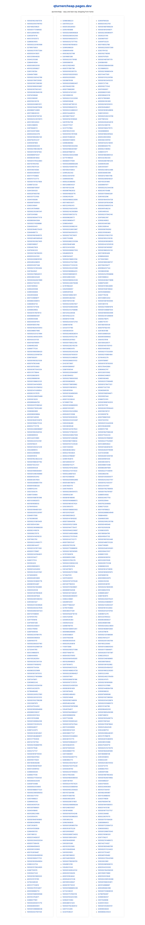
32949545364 (67, 620)
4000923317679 (33, 393)
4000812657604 (33, 480)
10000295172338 (104, 563)
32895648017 (32, 727)
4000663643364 (33, 220)
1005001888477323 (34, 790)
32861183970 (103, 596)
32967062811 (32, 357)
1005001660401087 (69, 149)
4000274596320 (104, 834)
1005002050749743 (34, 24)
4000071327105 (104, 387)
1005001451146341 (69, 593)
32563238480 (103, 814)
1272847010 (67, 575)
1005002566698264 (70, 805)
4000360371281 (68, 611)
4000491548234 (104, 208)
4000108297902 (33, 757)
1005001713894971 (105, 650)
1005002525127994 (34, 334)
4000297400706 (33, 194)
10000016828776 (68, 194)
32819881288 (67, 56)
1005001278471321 (105, 384)
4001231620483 (68, 65)
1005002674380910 (105, 739)
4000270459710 (104, 745)
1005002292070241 (105, 599)
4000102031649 (104, 876)
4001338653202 (104, 298)
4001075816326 (68, 748)
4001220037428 (104, 560)
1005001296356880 (34, 474)
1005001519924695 (105, 286)
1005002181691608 (105, 682)
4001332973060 (33, 131)
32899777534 (32, 349)
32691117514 (32, 560)
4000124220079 (33, 688)
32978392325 (32, 250)
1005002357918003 (70, 772)
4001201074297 (68, 512)
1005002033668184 (70, 787)
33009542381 (67, 495)
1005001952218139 (105, 238)
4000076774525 (68, 885)
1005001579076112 (34, 313)
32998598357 (103, 897)
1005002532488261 (70, 357)
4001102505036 (104, 527)
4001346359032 (68, 858)
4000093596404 (33, 638)
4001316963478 (68, 349)
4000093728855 (68, 140)
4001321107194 (33, 742)
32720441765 (32, 650)
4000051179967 (33, 551)
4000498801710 (68, 751)
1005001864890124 (105, 155)
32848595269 (103, 164)
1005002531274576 (105, 748)
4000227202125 (33, 283)
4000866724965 (33, 110)
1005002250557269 (105, 47)
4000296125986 (104, 742)
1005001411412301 (69, 92)
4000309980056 (68, 715)
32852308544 (103, 226)
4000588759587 (33, 188)
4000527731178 (33, 426)
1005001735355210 (34, 724)
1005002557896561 (105, 438)
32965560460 (103, 378)
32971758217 (103, 837)
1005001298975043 (105, 831)
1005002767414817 (34, 888)
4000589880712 (33, 891)
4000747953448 (33, 363)
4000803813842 (33, 158)
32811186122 (32, 834)
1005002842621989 (34, 280)
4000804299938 (33, 822)
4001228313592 (104, 372)
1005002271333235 (70, 265)
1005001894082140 (34, 137)
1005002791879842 (105, 724)
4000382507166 (68, 53)
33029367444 (103, 396)
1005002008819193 (34, 259)
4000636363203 (33, 146)
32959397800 (32, 143)
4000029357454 (33, 715)
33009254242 (67, 623)
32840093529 (32, 468)
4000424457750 (104, 498)
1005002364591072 (70, 492)
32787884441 (67, 286)
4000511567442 (104, 721)
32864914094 (32, 62)
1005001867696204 (105, 27)
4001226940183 (33, 33)
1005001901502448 (105, 539)
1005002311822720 (105, 235)
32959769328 (103, 21)
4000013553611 (68, 408)
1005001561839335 (69, 417)
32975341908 (32, 214)
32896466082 (67, 143)
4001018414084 (33, 170)
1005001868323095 (70, 200)
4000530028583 (68, 27)
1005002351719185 (69, 59)
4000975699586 (104, 694)
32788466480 (32, 691)
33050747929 (103, 56)
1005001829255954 (34, 328)
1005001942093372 (70, 232)
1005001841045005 (69, 658)
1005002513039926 (34, 605)
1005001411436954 (34, 390)
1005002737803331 (69, 432)
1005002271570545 (69, 536)
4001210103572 (33, 39)
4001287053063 (33, 366)
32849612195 (67, 864)
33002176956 (32, 629)
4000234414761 (68, 176)
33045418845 (32, 810)
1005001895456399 (105, 712)
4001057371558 (33, 307)
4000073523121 (33, 465)
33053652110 (67, 819)
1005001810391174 (69, 71)
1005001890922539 (70, 280)
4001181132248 (68, 188)
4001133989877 (33, 298)
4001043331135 (33, 340)
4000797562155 (104, 328)
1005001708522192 (69, 343)
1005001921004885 (34, 587)
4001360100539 (104, 325)
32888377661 (32, 900)
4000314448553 (68, 113)
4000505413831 (33, 53)
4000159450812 (104, 349)
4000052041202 (33, 256)
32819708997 (103, 360)
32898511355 (103, 554)
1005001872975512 (34, 673)
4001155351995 (104, 182)
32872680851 (67, 754)
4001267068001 (33, 808)
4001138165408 (104, 253)
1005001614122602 (105, 608)
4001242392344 (104, 158)
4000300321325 (68, 730)
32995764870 (67, 459)
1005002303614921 (34, 733)
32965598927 (32, 244)
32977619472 (67, 664)
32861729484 (32, 495)
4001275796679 (104, 736)
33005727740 (103, 83)
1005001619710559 (34, 754)
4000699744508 (68, 590)
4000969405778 (104, 146)
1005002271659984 (34, 676)
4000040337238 (68, 879)
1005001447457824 (69, 429)
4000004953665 (33, 578)
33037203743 (103, 420)
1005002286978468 (34, 396)
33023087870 (32, 703)
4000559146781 (104, 584)
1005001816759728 (34, 116)
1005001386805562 (70, 510)
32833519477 (32, 557)
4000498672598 (104, 465)
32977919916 (32, 620)
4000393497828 (33, 596)
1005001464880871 (34, 736)
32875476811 (32, 679)
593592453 (31, 563)
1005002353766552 (34, 387)
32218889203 (103, 68)
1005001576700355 (105, 363)
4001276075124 (33, 167)
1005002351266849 (105, 316)
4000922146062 (104, 149)
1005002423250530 (105, 244)
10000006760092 (104, 229)
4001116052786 (104, 45)
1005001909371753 (34, 858)
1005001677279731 (69, 682)
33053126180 (67, 617)
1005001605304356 (70, 146)
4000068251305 (104, 92)
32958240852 (103, 220)
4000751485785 (68, 796)
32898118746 (67, 325)
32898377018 (32, 775)
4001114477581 (103, 74)
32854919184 (67, 390)
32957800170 (67, 486)
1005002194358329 (105, 870)
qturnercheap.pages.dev (72, 6)
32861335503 (103, 113)
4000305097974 (33, 322)
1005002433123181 (34, 441)
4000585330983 (33, 849)
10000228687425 (69, 474)
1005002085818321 (105, 179)
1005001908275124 (34, 423)
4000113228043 (68, 399)
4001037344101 (104, 790)
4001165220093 (104, 644)
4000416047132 (104, 536)
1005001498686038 (34, 909)
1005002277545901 (105, 441)
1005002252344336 (105, 188)
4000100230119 (33, 101)
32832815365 (67, 843)
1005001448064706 (105, 688)
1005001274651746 (105, 176)
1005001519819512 (69, 387)
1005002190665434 (105, 71)
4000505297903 (68, 340)
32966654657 (103, 593)
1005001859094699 (34, 709)
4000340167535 (33, 805)
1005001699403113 (69, 107)
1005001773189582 (34, 30)
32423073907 (67, 363)
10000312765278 (68, 560)
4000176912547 (68, 542)
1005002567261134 (34, 662)
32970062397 (103, 217)
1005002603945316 (34, 92)
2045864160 (102, 62)
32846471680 (32, 74)
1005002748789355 (34, 253)
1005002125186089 (105, 635)
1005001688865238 (70, 888)
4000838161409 (68, 688)
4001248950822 (104, 444)
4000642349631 (104, 375)
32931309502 (32, 286)
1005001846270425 (34, 229)
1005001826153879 (34, 420)
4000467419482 (104, 855)
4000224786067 (68, 456)
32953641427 (32, 602)
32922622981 (103, 861)
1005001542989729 (34, 647)
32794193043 (32, 506)
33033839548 (67, 426)
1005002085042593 (70, 36)
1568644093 (102, 515)
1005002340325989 (70, 155)
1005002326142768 (34, 77)
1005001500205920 (70, 74)
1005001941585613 (105, 805)
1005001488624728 (70, 670)
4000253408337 (33, 837)
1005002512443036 (105, 423)
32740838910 (32, 575)
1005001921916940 (69, 119)
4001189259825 (33, 27)
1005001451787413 (105, 346)
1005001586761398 (34, 498)
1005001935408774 (105, 718)
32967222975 (32, 730)
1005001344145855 (34, 384)
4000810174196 (68, 319)
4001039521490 (33, 814)
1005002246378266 (70, 283)
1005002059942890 (70, 480)
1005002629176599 (105, 450)
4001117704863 (33, 176)
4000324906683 (33, 453)
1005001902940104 (34, 432)
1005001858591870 (105, 572)
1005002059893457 (70, 83)
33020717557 (67, 125)
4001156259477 (104, 265)
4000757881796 (68, 68)
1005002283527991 (34, 694)
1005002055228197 (34, 512)
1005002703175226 (69, 766)
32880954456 (67, 51)
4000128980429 (104, 334)
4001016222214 (68, 316)
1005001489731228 (105, 542)
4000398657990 (33, 331)
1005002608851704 (34, 483)
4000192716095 (104, 53)
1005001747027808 (34, 182)
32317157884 (67, 128)
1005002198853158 (69, 259)
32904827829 (32, 247)
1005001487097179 (105, 59)
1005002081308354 (34, 599)
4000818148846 (68, 498)
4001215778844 (33, 372)
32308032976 (103, 530)
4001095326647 (68, 882)
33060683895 (32, 411)
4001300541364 (33, 524)
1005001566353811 (105, 882)
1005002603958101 (69, 596)
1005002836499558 (35, 855)
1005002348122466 (105, 170)
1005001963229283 (105, 670)
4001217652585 (68, 775)
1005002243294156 (34, 685)
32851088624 (103, 277)
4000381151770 (68, 739)
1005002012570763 (105, 611)
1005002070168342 (34, 405)
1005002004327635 (34, 608)
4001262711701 (32, 796)
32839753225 (103, 42)
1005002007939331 (70, 354)
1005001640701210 (69, 667)
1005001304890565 (70, 393)
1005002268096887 (34, 429)
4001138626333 (33, 113)
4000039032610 (68, 799)
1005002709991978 (105, 307)
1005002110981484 (105, 354)
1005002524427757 (105, 480)
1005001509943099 (70, 307)
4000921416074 (33, 530)
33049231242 (67, 867)
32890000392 (67, 179)
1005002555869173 (105, 703)
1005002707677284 (34, 51)
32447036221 (67, 912)
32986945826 (103, 256)
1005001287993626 (34, 593)
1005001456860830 (70, 405)
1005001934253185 (69, 897)
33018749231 (32, 444)
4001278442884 (104, 366)
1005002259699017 (105, 602)
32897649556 (32, 632)
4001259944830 (33, 56)
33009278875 (103, 319)
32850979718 (32, 36)
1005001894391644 (105, 134)
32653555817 (103, 167)
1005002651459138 (105, 456)
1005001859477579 (34, 217)
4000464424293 (33, 781)
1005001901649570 (34, 235)
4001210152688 (33, 718)
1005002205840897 (70, 372)
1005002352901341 (34, 211)
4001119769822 (104, 510)
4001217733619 (33, 885)
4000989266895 (68, 632)
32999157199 (103, 429)
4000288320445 (33, 277)
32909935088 (32, 319)
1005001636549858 (105, 110)
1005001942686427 (70, 712)
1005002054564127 (105, 667)
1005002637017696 (69, 572)
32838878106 (67, 80)
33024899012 (32, 450)
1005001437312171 (69, 539)
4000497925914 (68, 566)
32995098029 (67, 47)
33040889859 (103, 131)
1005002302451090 (70, 268)
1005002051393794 (105, 641)
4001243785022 (104, 617)
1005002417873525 (69, 784)
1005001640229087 (70, 530)
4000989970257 (33, 155)
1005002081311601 (69, 802)
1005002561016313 (105, 104)
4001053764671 (33, 897)
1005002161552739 (69, 337)
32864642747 (103, 369)
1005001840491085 (105, 751)
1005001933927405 (34, 241)
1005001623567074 (34, 21)
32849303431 (32, 226)
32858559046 (67, 101)
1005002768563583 (70, 378)
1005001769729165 (34, 80)
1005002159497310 (69, 167)
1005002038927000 (70, 435)
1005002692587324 (34, 611)
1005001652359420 (70, 790)
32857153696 (67, 238)
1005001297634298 (105, 203)
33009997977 (103, 185)
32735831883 (103, 259)
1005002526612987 (70, 229)
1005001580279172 (105, 128)
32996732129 (32, 185)
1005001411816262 (69, 518)
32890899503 (32, 435)
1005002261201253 (34, 697)
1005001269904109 (34, 721)
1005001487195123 (69, 104)
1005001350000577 (105, 477)
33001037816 (103, 340)
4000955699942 (104, 337)
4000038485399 (104, 173)
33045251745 (103, 36)
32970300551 (67, 578)
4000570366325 (68, 137)
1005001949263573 (70, 39)
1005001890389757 (105, 262)
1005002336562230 (70, 563)
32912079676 (103, 632)
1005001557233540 (70, 444)
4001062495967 (104, 793)
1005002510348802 (70, 736)
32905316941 (32, 205)
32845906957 (67, 289)
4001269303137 (68, 462)
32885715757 (103, 322)
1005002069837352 (70, 250)
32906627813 (103, 769)
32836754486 (32, 784)
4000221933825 (68, 453)
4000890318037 (33, 712)
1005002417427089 (69, 262)
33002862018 (103, 474)
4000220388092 (68, 182)
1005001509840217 (69, 742)
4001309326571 (104, 343)
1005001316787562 (34, 152)
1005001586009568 (34, 894)
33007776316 (103, 295)
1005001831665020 (34, 876)
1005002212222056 (70, 98)
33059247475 (103, 679)
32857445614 (67, 489)
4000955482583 (68, 298)
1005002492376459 (105, 676)
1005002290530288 (105, 879)
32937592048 (67, 638)
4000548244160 (68, 703)
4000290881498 (104, 623)
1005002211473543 (69, 471)
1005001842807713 (69, 757)
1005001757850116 (69, 894)
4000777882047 (68, 605)
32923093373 (67, 506)
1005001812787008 (69, 134)
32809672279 (103, 614)
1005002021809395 (105, 587)
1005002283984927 (70, 673)
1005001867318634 (69, 441)
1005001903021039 (34, 360)
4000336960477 (68, 220)
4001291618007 (68, 831)
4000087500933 (33, 203)
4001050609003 (68, 381)
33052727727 (32, 751)
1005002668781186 (69, 679)
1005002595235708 (105, 521)
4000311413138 (103, 808)
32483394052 (67, 375)
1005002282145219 (69, 346)
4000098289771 (68, 217)
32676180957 (103, 89)
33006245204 (67, 197)
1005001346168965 (105, 658)
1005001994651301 (34, 510)
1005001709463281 (105, 194)
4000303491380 (104, 223)
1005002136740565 (69, 551)
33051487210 (103, 304)
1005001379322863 (34, 161)
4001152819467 (33, 852)
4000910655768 (33, 325)
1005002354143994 (70, 411)
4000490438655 (33, 262)
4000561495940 (104, 524)
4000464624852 (68, 450)
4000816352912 (33, 477)
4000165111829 (33, 760)
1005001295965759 (70, 825)
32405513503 (103, 903)
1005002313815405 (34, 521)
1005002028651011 (34, 104)
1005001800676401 (34, 766)
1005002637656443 (105, 408)
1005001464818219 (105, 447)
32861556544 (67, 369)
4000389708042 (104, 662)
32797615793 (32, 617)
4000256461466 (68, 244)
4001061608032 (33, 504)
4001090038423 (68, 515)
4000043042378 (33, 134)
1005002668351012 (69, 360)
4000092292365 (104, 101)
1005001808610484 (105, 629)
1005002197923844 (70, 468)
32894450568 (32, 289)
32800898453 (103, 822)
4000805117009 (68, 161)
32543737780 (67, 328)
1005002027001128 (34, 912)
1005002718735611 (69, 235)
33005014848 (67, 697)
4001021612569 (68, 846)
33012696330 (67, 95)
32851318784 (32, 71)
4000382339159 (104, 140)
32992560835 (67, 822)
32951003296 (103, 197)
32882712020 (103, 506)
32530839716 (103, 414)
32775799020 (67, 158)
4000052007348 (33, 265)
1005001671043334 (34, 369)
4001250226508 (68, 313)
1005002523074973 (34, 119)
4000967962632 (68, 191)
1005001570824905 (34, 867)
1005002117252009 (105, 352)
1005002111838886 (34, 223)
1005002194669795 (34, 745)
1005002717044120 (34, 778)
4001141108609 (33, 614)
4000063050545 (68, 641)
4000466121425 (68, 903)
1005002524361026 (70, 685)
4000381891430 (104, 459)
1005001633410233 (105, 80)
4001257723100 (33, 197)
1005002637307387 (105, 653)
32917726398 (67, 718)
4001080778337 (68, 116)
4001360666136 (104, 754)
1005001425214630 (105, 143)
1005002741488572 (105, 840)
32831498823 (32, 799)
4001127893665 (104, 98)
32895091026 (67, 292)
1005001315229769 (105, 77)
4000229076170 (104, 816)
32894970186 (103, 772)
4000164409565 (68, 840)
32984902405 (32, 346)
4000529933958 (104, 137)
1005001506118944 (105, 289)
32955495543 (103, 211)
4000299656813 (33, 566)
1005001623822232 (34, 459)
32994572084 (67, 900)
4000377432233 (104, 435)
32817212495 (67, 909)
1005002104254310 (69, 208)
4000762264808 (104, 504)
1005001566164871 (105, 393)
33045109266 (32, 200)
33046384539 (103, 390)
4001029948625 (68, 662)
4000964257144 (104, 268)
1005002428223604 (105, 626)
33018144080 (67, 810)
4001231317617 (103, 486)
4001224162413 (68, 205)
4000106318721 (104, 411)
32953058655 (103, 757)
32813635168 (103, 331)
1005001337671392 (34, 548)
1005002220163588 (34, 45)
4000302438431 (33, 626)
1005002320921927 (70, 304)
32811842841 (32, 271)
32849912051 (67, 602)
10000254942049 (104, 727)
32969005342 (32, 802)
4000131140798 (104, 706)
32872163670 (32, 825)
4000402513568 (68, 414)
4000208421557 (104, 551)
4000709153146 (68, 301)
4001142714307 (104, 843)
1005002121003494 (34, 268)
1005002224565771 (34, 542)
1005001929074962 (105, 778)
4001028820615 (33, 375)
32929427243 (32, 873)
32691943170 (32, 641)
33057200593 (67, 447)
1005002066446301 (105, 733)
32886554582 (103, 495)
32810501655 (67, 852)
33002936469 (67, 423)
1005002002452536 (70, 352)
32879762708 (67, 122)
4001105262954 (33, 658)
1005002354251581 (34, 572)
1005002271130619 (105, 471)
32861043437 (67, 256)
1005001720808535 (105, 891)
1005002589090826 (70, 33)
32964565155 (32, 831)
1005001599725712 (69, 214)
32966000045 (32, 772)
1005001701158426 (105, 819)
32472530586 (103, 453)
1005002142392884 (70, 211)
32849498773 (32, 232)
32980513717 (103, 152)
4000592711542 (104, 86)
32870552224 (67, 24)
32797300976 (67, 554)
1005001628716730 (69, 614)
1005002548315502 (105, 763)
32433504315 (32, 816)
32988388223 (67, 21)
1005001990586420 (34, 352)
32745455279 (103, 357)
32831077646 (32, 748)
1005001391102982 (105, 664)
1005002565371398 (70, 650)
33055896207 (103, 781)
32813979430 (67, 691)
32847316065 (103, 545)
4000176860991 (68, 89)
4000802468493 (68, 694)
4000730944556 (68, 521)
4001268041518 (104, 590)
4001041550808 (33, 828)
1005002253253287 (70, 420)
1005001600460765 (105, 846)
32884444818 (32, 656)
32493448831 (67, 635)
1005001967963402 (105, 775)
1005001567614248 (69, 814)
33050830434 (67, 331)
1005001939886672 (70, 501)
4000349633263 (68, 277)
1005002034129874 (105, 700)
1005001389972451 (69, 629)
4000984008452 (33, 846)
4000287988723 (68, 152)
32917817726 (103, 405)
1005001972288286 (70, 438)
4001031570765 (33, 879)
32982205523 (103, 656)
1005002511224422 (105, 849)
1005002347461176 (34, 635)
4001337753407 (104, 852)
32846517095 (32, 515)
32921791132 (103, 51)
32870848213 (32, 128)
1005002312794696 (70, 310)
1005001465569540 (34, 238)
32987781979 (32, 870)
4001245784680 (33, 208)
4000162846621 (104, 107)
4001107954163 (33, 164)
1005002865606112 (105, 864)
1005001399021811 (69, 295)
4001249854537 (68, 185)
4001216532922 (33, 122)
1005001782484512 (69, 906)
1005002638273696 (105, 280)
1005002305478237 (70, 763)
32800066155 (67, 62)
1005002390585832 (35, 793)
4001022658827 (33, 68)
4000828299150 (104, 557)
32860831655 (32, 42)
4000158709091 (33, 343)
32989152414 (32, 489)
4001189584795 (104, 533)
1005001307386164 (105, 697)
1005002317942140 (105, 214)
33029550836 (32, 295)
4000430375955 (68, 656)
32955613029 (32, 399)
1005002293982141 (69, 226)
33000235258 (103, 581)
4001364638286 (33, 763)
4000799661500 (104, 417)
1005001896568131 (69, 274)
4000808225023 (104, 912)
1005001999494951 (34, 471)
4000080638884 (33, 414)
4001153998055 (104, 796)
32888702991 (103, 283)
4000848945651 (33, 906)
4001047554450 (33, 706)
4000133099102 (33, 769)
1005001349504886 (70, 533)
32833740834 (67, 396)
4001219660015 (33, 653)
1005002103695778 (34, 581)
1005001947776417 (69, 527)
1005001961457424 (69, 504)
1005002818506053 (105, 241)
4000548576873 (68, 483)
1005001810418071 (105, 30)
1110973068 (66, 647)
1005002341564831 (34, 554)
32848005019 (67, 253)
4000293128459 (68, 873)
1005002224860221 (70, 110)
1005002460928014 (70, 334)
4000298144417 (33, 545)
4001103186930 (68, 477)
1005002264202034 (35, 840)
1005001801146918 (69, 700)
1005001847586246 (105, 432)
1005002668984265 (70, 164)
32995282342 (67, 173)
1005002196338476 (34, 149)
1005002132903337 (105, 605)
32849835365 (103, 518)
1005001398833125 (34, 381)
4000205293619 (68, 644)
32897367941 (67, 781)
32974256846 (32, 95)
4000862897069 (104, 468)
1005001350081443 (69, 721)
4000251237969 (104, 685)
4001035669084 (104, 292)
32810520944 (103, 501)
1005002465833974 (34, 337)
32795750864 (67, 608)
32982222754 (32, 864)
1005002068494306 (105, 65)
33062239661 (67, 599)
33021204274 (32, 492)
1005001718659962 (69, 384)
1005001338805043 (105, 647)
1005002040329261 (105, 548)
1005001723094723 (105, 825)
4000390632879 (104, 578)
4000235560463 (104, 232)
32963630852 (103, 828)
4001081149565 (33, 417)
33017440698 (103, 900)
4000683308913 (33, 301)
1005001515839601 (69, 587)
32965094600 (32, 292)
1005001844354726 (105, 200)
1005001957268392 (34, 83)
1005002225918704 (34, 354)
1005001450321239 (34, 447)
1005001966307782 (34, 462)
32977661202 (103, 119)
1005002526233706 (105, 116)
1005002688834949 (105, 512)
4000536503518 (33, 65)
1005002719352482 (34, 408)
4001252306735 (104, 125)
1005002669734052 (70, 834)
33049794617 (67, 709)
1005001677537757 (105, 810)
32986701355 (103, 399)
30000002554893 (34, 787)
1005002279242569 (105, 858)
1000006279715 (33, 533)
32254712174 (103, 766)
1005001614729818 (105, 569)
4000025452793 (104, 24)
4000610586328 (33, 486)
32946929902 (32, 310)
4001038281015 (68, 745)
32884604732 (32, 304)
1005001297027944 (69, 724)
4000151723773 (33, 179)
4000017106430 (33, 843)
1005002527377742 (69, 42)
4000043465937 (33, 173)
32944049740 (67, 769)
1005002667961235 (105, 161)
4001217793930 (33, 739)
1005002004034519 (105, 122)
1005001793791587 (105, 492)
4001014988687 (104, 885)
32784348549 (32, 882)
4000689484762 (33, 402)
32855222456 (103, 673)
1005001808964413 (69, 271)
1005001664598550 (70, 778)
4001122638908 (68, 727)
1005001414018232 (34, 536)
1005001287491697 (105, 247)
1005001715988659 (69, 548)
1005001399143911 (69, 837)
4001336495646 (68, 849)
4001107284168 (68, 793)
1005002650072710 (34, 903)
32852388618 (32, 125)
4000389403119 (104, 95)
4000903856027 (104, 620)
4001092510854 (68, 170)
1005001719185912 (34, 664)
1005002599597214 (105, 205)
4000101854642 (68, 876)
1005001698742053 (105, 402)
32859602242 (32, 682)
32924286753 (103, 730)
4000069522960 (68, 557)
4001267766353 (68, 584)
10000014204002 (33, 569)
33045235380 (32, 59)
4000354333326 (104, 867)
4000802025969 (33, 670)
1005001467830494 (105, 301)
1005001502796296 (34, 700)
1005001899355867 (34, 86)
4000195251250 (68, 131)
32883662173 (67, 760)
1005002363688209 (35, 527)
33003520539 (32, 590)
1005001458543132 (69, 870)
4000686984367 (33, 316)
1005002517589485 (105, 381)
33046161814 (32, 456)
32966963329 (103, 566)
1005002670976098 (70, 706)
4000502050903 (68, 77)
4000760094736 (104, 802)
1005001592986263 (70, 816)
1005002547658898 (105, 274)
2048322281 (102, 760)
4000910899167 (68, 366)
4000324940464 (104, 787)
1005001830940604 (34, 861)
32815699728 (103, 575)
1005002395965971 (105, 33)
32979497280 (32, 623)
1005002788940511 (34, 274)
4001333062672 (33, 501)
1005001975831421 (34, 89)
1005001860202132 (105, 250)
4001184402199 (68, 86)
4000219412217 (104, 638)
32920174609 (103, 799)
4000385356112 (104, 462)
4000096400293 (104, 709)
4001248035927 (68, 808)
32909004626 (103, 909)
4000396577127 (68, 733)
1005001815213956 (69, 524)
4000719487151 (68, 653)
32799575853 (32, 47)
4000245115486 (104, 191)
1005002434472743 (70, 322)
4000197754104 (33, 667)
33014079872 (67, 569)
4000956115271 (68, 465)
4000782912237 (33, 140)
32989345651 (67, 223)
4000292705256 (68, 545)
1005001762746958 (105, 489)
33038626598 (103, 271)
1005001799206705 (69, 861)
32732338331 (67, 891)
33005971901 (67, 676)
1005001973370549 (69, 581)
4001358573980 (104, 873)
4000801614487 (33, 584)
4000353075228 (68, 828)
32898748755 (67, 626)
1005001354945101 (105, 906)
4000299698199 (33, 378)
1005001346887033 (105, 310)
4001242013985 (33, 438)
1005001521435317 (105, 483)
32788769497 (103, 894)
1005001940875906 (34, 107)
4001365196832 (68, 855)
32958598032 (103, 691)
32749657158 (67, 402)
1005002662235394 (70, 241)
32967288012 (103, 715)
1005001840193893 (34, 819)
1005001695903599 (105, 313)
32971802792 (32, 539)
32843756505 (103, 784)
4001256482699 (104, 426)
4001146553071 (68, 203)
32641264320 (32, 191)
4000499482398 (104, 888)
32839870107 (103, 39)
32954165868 (67, 30)
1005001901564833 (69, 45)
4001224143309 (68, 247)
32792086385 (32, 518)
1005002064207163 (34, 644)
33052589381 (32, 98)
